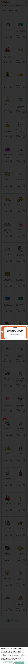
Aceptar (19, 662)
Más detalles (8, 662)
